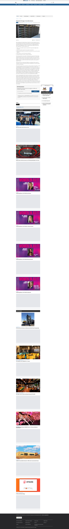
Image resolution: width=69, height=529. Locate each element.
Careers (17, 524)
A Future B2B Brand (28, 524)
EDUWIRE (44, 0)
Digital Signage (26, 16)
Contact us (45, 522)
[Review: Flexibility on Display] (47, 90)
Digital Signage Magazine (39, 0)
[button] (52, 2)
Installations (28, 4)
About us (35, 522)
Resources (35, 4)
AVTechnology (33, 0)
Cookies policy (45, 520)
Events (32, 4)
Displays (44, 16)
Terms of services (27, 95)
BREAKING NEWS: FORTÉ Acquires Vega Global (47, 95)
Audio (21, 16)
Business (23, 4)
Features (17, 104)
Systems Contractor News (28, 22)
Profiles (20, 18)
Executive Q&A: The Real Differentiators (46, 98)
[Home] (25, 0)
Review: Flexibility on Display (47, 92)
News (17, 22)
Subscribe (40, 4)
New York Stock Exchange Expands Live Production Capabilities (47, 104)
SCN (29, 0)
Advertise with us (27, 522)
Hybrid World (32, 16)
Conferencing (38, 16)
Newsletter (44, 4)
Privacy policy (36, 520)
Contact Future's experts (28, 520)
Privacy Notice (20, 96)
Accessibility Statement (19, 522)
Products (19, 4)
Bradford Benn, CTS (22, 22)
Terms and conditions (19, 520)
